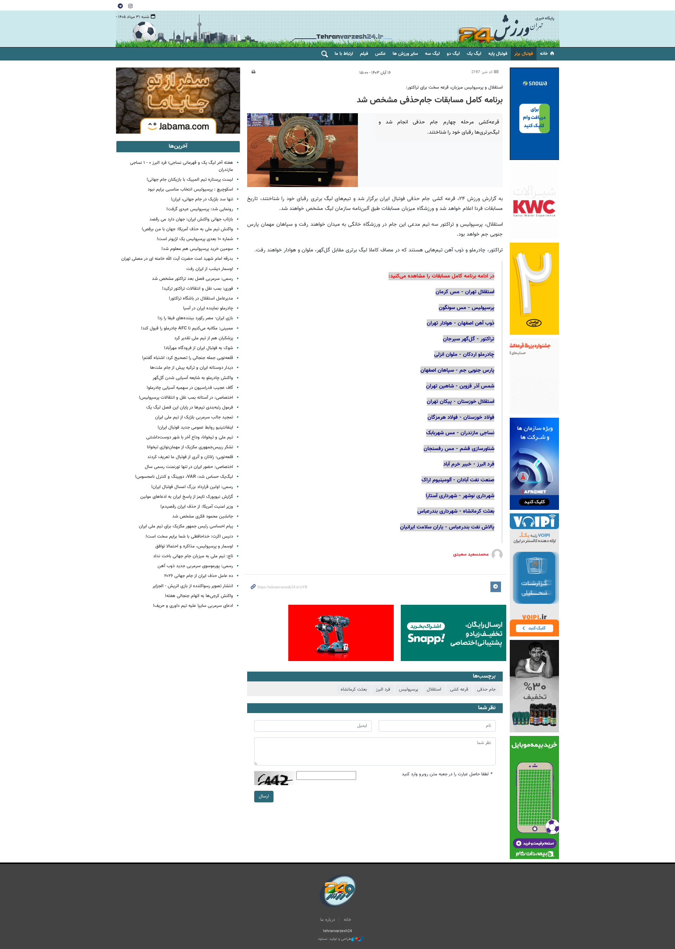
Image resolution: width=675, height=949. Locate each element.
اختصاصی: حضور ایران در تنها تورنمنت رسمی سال (189, 466)
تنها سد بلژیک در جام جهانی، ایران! (202, 199)
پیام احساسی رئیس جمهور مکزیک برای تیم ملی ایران (186, 526)
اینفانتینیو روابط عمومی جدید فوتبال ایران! (195, 427)
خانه (544, 53)
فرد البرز (383, 689)
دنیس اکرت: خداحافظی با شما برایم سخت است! (189, 536)
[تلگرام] (120, 5)
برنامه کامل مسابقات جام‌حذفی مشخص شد (430, 100)
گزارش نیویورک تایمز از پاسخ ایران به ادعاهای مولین (186, 496)
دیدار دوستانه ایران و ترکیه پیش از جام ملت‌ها (191, 367)
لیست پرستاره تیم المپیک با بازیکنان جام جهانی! (190, 179)
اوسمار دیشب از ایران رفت (209, 268)
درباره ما (327, 919)
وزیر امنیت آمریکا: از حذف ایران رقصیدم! (196, 506)
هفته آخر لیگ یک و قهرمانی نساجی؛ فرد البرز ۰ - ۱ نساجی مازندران (181, 166)
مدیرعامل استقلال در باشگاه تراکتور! (201, 298)
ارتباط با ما (344, 53)
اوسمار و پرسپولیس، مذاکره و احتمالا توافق (194, 546)
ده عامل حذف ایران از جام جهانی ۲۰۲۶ (198, 575)
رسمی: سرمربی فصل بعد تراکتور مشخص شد (192, 278)
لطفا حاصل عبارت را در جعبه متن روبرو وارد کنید (447, 774)
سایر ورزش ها (405, 53)
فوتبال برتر (523, 53)
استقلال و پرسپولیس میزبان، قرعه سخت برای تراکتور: (454, 87)
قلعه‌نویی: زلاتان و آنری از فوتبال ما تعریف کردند (190, 457)
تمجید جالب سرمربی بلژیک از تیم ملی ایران (194, 417)
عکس (380, 53)
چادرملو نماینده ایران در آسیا (208, 308)
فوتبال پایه (497, 53)
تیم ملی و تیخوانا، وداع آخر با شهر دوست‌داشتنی (189, 437)
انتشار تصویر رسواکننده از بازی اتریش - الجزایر (193, 586)
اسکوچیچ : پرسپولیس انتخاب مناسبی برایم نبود (190, 189)
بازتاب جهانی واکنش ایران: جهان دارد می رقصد (191, 219)
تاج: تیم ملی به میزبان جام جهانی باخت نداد (193, 556)
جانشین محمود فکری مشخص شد (202, 516)
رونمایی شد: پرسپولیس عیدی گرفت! (199, 209)
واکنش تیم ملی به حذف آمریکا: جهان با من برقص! (187, 229)
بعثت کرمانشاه (354, 689)
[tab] (178, 147)
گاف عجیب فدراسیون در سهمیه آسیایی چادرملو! (190, 387)
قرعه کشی (459, 689)
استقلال (434, 689)
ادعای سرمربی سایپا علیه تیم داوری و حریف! (193, 605)
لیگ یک (474, 53)
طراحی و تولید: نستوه (334, 939)
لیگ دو (453, 53)
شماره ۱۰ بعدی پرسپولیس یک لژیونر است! (195, 239)
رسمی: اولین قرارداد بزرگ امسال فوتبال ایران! (192, 486)
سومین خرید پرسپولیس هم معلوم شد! (197, 248)
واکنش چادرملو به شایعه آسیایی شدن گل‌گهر (193, 377)
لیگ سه (432, 53)
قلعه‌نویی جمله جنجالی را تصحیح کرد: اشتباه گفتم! (187, 357)
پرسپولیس (408, 689)
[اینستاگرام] (130, 5)
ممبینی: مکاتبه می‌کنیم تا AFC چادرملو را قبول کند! (187, 328)
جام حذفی (486, 689)
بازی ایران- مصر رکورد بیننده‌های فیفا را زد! (195, 318)
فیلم (364, 53)
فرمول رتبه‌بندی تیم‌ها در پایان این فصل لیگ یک (189, 407)
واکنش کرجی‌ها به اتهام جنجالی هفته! (199, 595)
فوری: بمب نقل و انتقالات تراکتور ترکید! (197, 288)
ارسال (264, 796)
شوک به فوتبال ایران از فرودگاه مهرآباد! (198, 348)
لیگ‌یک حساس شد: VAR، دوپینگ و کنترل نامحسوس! (184, 476)
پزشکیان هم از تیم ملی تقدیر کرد (203, 338)
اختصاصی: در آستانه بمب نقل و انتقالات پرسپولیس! (186, 397)
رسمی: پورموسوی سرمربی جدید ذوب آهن (195, 566)
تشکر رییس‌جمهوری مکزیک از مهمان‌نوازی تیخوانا (190, 447)
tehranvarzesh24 (506, 29)
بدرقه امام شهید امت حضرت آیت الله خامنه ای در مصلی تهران (177, 258)
